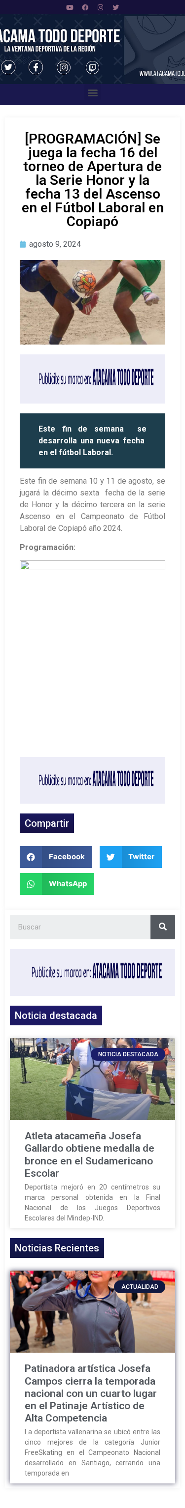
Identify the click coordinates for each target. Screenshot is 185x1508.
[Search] (162, 927)
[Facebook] (84, 7)
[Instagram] (100, 7)
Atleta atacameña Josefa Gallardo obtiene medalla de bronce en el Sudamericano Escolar (89, 1154)
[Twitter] (115, 7)
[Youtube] (69, 7)
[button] (92, 92)
